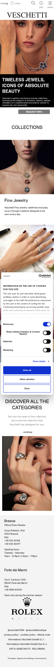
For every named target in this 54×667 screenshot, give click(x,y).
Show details (39, 361)
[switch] (47, 333)
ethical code (43, 634)
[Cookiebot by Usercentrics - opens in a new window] (39, 276)
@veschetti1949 (16, 630)
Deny (27, 388)
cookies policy (27, 634)
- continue (27, 431)
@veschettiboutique (36, 630)
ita (2, 3)
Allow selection (27, 379)
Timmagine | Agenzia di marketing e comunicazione (27, 658)
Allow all (27, 370)
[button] (13, 618)
